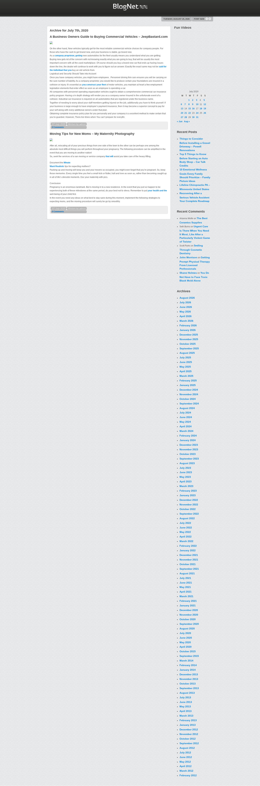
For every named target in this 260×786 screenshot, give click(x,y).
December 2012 (189, 729)
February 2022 (188, 545)
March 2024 (186, 431)
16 (193, 108)
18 (201, 108)
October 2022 (188, 509)
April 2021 (186, 591)
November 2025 (189, 339)
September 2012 (189, 743)
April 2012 (186, 766)
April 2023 (186, 481)
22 (189, 113)
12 (205, 104)
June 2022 (186, 527)
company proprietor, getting (68, 55)
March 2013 (186, 715)
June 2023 (186, 472)
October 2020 (188, 619)
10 (197, 104)
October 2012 (188, 738)
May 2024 (185, 421)
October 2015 (188, 651)
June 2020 (186, 637)
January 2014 (188, 669)
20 (182, 113)
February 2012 (188, 775)
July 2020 (185, 633)
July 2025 (185, 357)
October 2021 (188, 564)
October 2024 (188, 399)
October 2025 (188, 343)
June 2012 (186, 757)
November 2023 (189, 449)
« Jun (179, 121)
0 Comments (58, 127)
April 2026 (186, 316)
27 (182, 117)
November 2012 (189, 734)
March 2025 (186, 375)
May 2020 (185, 642)
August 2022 (187, 518)
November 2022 (189, 504)
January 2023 (188, 495)
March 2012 (186, 770)
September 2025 (189, 348)
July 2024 (185, 412)
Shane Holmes (188, 272)
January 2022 (188, 550)
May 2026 (185, 311)
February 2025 (188, 380)
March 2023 (186, 486)
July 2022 (185, 523)
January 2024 (188, 440)
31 (197, 117)
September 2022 (189, 513)
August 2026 (187, 297)
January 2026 (188, 330)
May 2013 (185, 706)
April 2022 (186, 536)
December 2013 (189, 674)
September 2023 (189, 458)
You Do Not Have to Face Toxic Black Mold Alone (194, 276)
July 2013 (185, 697)
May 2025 (185, 366)
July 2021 (185, 578)
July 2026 (185, 302)
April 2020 (186, 646)
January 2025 (188, 385)
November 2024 (189, 394)
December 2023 (189, 444)
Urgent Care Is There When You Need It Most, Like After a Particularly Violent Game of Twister (195, 234)
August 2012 (187, 747)
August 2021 (187, 573)
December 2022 (189, 499)
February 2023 (188, 490)
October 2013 (188, 683)
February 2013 (188, 720)
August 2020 (187, 628)
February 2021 (188, 600)
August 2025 (187, 352)
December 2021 (189, 555)
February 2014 (188, 665)
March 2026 (186, 320)
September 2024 (189, 403)
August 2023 (187, 463)
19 (205, 108)
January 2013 (188, 724)
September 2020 (189, 623)
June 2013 (186, 702)
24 (197, 113)
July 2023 (185, 467)
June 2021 (186, 582)
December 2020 (189, 610)
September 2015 (189, 656)
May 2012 (185, 761)
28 (185, 117)
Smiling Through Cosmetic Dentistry (191, 249)
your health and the (157, 190)
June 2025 (186, 362)
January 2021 (188, 605)
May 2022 (185, 532)
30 (193, 117)
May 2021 (185, 587)
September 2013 (189, 688)
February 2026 (188, 325)
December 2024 (189, 389)
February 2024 (188, 435)
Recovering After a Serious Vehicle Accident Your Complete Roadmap (194, 197)
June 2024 (186, 417)
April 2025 (186, 371)
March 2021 (186, 596)
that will (109, 156)
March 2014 (186, 660)
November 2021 (189, 559)
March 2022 (186, 541)
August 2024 (187, 408)
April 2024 (186, 426)
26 (205, 113)
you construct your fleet (94, 84)
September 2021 (189, 568)
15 (189, 108)
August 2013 (187, 692)
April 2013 (186, 711)
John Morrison (188, 257)
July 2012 (185, 752)
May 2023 (185, 476)
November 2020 (189, 614)
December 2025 (189, 334)
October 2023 (188, 454)
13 (182, 108)
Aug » (187, 121)
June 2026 (186, 307)
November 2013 (189, 679)
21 (185, 113)
